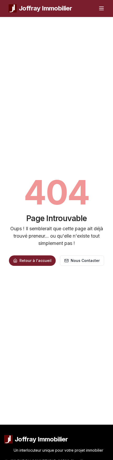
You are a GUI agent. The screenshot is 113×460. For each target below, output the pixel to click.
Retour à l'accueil (35, 260)
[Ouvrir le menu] (101, 8)
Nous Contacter (85, 260)
